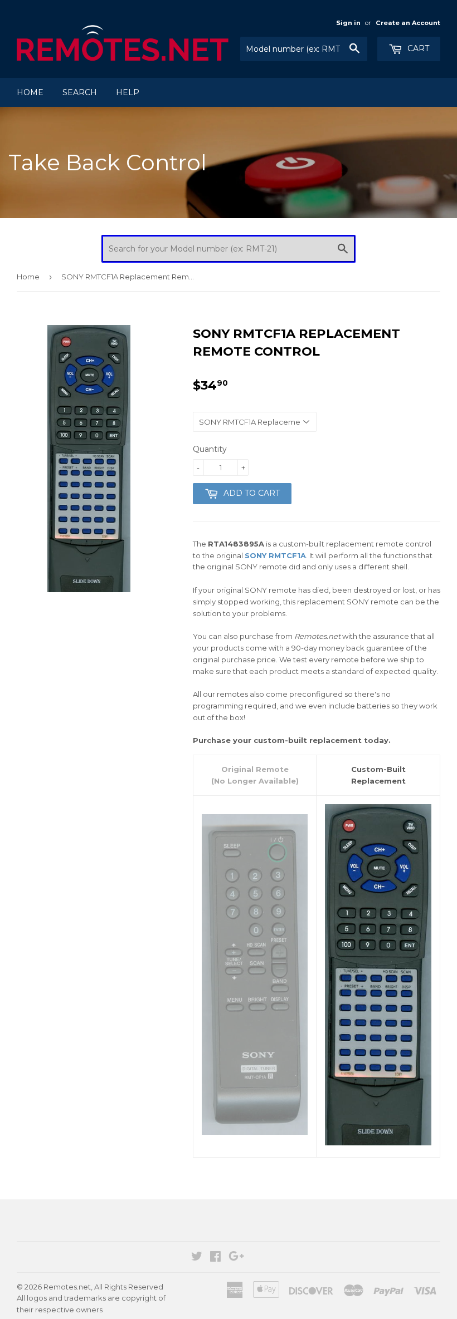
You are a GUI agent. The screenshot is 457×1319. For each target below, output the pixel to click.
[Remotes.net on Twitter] (196, 1257)
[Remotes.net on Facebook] (215, 1257)
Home (30, 92)
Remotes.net (67, 1286)
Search (79, 92)
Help (127, 92)
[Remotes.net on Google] (236, 1257)
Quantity (210, 449)
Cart (417, 48)
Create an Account (408, 23)
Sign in (348, 23)
